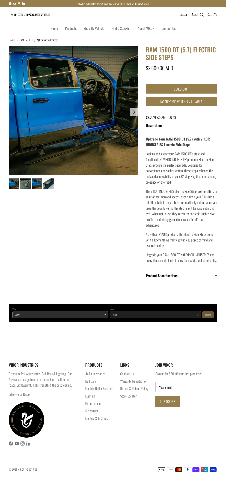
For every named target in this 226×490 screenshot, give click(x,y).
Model (112, 309)
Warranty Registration (133, 381)
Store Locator (128, 396)
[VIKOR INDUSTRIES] (30, 15)
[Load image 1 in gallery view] (73, 110)
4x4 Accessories (95, 373)
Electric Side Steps (96, 418)
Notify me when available (181, 101)
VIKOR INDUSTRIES (27, 469)
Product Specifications (161, 275)
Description (154, 125)
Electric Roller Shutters (99, 388)
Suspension (92, 410)
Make (14, 309)
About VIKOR (146, 28)
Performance (93, 403)
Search (208, 314)
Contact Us (169, 28)
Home (54, 28)
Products (70, 28)
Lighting (90, 396)
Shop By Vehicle (94, 28)
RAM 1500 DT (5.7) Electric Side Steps (38, 40)
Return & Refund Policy (134, 388)
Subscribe (167, 401)
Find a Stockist (120, 28)
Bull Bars (90, 381)
